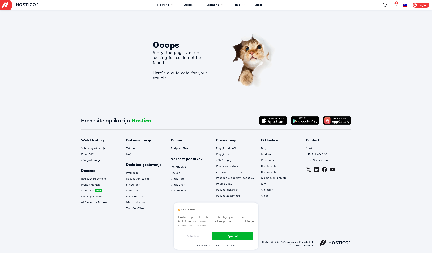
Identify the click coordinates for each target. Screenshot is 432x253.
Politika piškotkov (227, 189)
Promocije (132, 172)
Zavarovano (178, 190)
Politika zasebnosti (228, 195)
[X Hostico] (308, 171)
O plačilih (267, 189)
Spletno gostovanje (93, 148)
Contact (311, 148)
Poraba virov (224, 183)
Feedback (267, 154)
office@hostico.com (318, 160)
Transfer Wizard (136, 208)
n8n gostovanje (91, 160)
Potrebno (193, 236)
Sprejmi (232, 236)
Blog (264, 148)
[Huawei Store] (337, 123)
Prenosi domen (90, 184)
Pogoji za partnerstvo (230, 166)
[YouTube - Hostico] (332, 171)
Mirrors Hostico (135, 202)
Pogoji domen (225, 154)
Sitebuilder (133, 184)
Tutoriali (131, 148)
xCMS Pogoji (224, 160)
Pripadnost (268, 160)
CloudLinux (178, 184)
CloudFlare (177, 178)
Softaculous (133, 190)
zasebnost (230, 245)
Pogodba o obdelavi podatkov (235, 177)
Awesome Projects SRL (300, 241)
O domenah (268, 172)
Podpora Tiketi (180, 148)
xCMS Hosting (135, 196)
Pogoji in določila (227, 148)
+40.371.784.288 (316, 154)
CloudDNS (91, 190)
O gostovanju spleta (274, 177)
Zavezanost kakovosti (230, 172)
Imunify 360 (178, 166)
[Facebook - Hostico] (324, 171)
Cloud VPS (87, 154)
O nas (265, 195)
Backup (175, 172)
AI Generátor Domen (94, 202)
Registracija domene (94, 178)
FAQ (128, 154)
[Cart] (385, 5)
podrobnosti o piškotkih (208, 245)
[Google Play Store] (305, 123)
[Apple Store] (273, 123)
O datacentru (269, 166)
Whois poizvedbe (92, 196)
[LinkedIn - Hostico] (316, 171)
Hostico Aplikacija (137, 178)
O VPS (265, 183)
